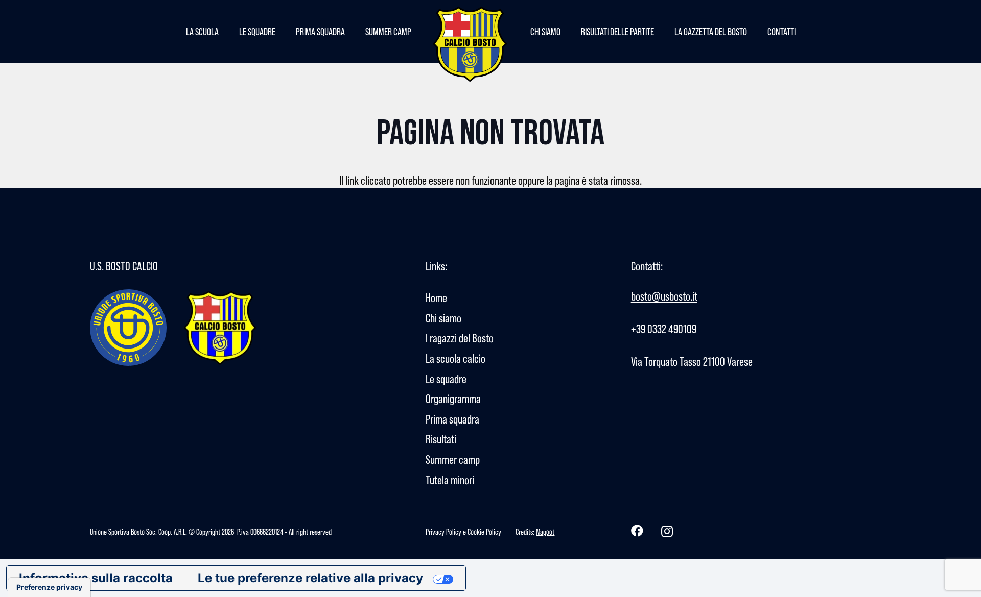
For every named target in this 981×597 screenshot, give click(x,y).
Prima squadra (452, 419)
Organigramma (453, 399)
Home (436, 298)
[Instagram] (667, 531)
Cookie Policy (484, 531)
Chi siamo (443, 318)
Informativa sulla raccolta (96, 577)
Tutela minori (450, 480)
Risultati (441, 439)
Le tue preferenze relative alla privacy (310, 577)
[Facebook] (637, 531)
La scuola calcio (455, 358)
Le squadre (446, 379)
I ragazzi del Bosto (460, 338)
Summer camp (453, 459)
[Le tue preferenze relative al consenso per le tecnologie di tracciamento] (49, 587)
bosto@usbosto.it (664, 296)
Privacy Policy (443, 531)
